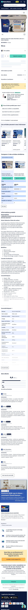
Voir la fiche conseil (19, 500)
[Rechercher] (5, 5)
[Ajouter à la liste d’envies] (24, 34)
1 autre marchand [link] (14, 120)
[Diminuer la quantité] (2, 56)
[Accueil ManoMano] (7, 1)
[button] (13, 96)
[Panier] (24, 1)
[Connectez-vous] (21, 1)
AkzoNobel (7, 120)
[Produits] (2, 5)
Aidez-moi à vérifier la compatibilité (10, 108)
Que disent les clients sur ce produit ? (11, 111)
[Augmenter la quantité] (8, 56)
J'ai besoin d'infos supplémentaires (10, 114)
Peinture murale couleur (7, 525)
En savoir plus (15, 589)
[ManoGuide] (24, 606)
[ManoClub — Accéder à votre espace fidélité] (17, 1)
